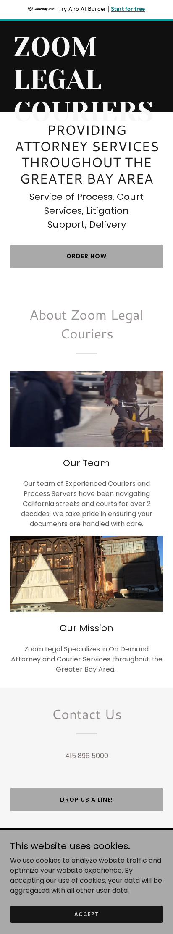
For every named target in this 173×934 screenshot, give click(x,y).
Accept (86, 913)
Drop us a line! (86, 799)
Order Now (86, 256)
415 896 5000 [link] (86, 756)
